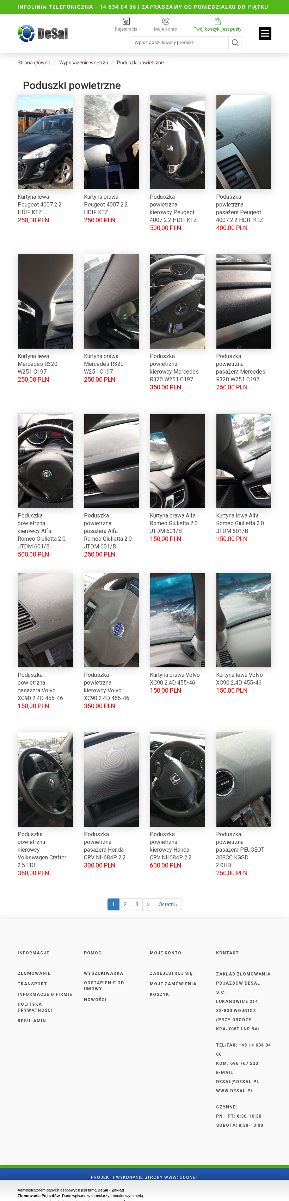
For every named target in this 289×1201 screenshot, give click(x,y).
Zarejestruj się (171, 973)
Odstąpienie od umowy (104, 985)
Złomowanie (34, 973)
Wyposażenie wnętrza (83, 62)
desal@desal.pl (237, 1081)
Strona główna (34, 62)
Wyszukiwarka (103, 973)
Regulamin (32, 1020)
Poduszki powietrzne (140, 62)
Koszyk (159, 994)
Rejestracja (126, 29)
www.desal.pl (234, 1090)
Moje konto (165, 29)
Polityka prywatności (35, 1007)
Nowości (95, 999)
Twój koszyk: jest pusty (217, 29)
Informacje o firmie (45, 994)
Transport (32, 983)
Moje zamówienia (173, 983)
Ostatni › (168, 904)
